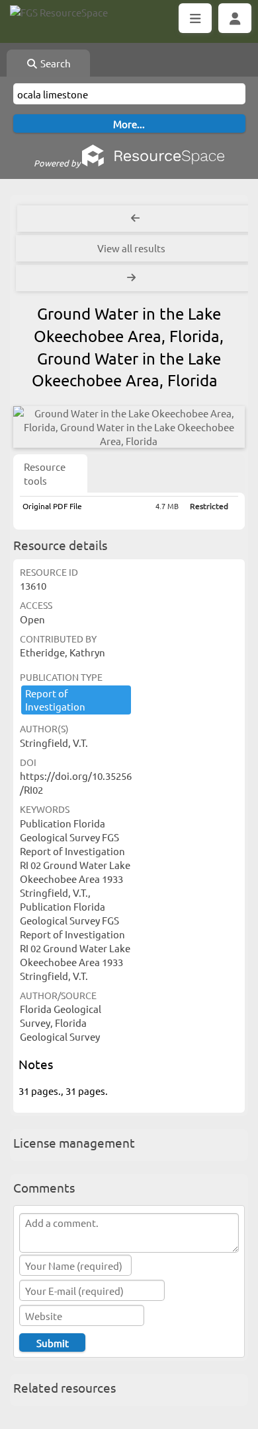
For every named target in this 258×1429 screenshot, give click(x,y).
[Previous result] (135, 218)
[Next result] (132, 278)
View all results (131, 248)
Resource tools (44, 473)
